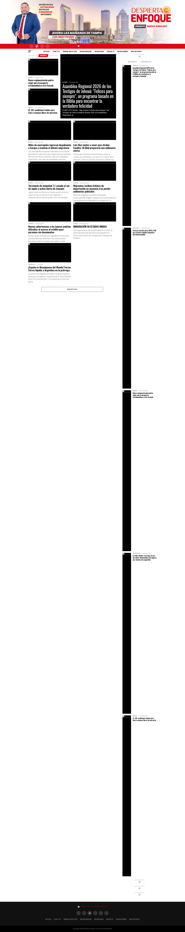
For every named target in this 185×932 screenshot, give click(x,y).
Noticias (46, 51)
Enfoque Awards (122, 51)
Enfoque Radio (99, 51)
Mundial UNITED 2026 (70, 51)
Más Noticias (72, 289)
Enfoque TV (110, 51)
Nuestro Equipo (136, 51)
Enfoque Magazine (86, 51)
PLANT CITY (56, 51)
